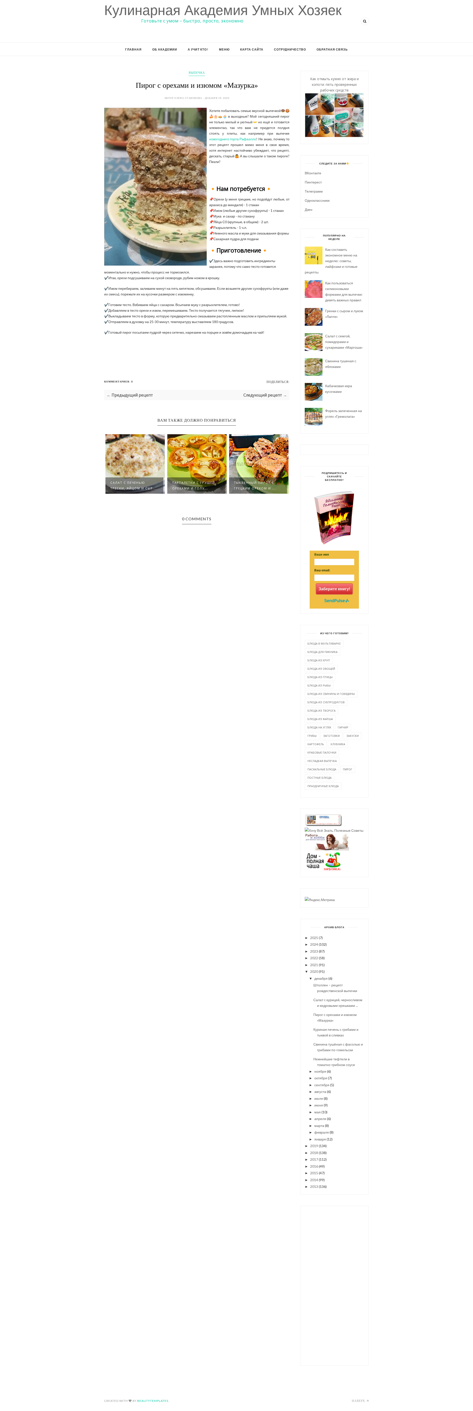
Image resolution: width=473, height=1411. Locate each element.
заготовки (331, 736)
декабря (321, 978)
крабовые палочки (321, 752)
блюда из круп (318, 660)
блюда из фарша (320, 719)
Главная (133, 49)
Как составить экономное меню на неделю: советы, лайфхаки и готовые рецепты (331, 260)
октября (320, 1078)
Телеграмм (314, 191)
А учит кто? (198, 49)
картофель (315, 744)
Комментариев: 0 (118, 381)
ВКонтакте (313, 173)
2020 (314, 971)
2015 (314, 1173)
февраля (321, 1132)
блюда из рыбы (319, 685)
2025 (314, 938)
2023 (314, 951)
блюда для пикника (322, 652)
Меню (224, 49)
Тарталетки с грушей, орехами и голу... (194, 485)
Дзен (308, 209)
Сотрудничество (290, 49)
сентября (321, 1085)
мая (317, 1112)
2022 (314, 958)
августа (320, 1091)
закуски (352, 736)
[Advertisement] (334, 1285)
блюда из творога (321, 710)
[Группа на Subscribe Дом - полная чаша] (323, 869)
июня (318, 1105)
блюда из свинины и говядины (331, 694)
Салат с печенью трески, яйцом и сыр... (133, 485)
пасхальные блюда (321, 769)
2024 (314, 944)
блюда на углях (319, 727)
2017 (314, 1159)
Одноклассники (317, 200)
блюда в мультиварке (324, 643)
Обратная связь (332, 49)
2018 (314, 1153)
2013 (314, 1186)
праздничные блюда (323, 786)
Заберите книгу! (334, 589)
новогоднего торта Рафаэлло (232, 139)
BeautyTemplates (152, 1401)
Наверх (359, 1401)
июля (318, 1098)
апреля (320, 1119)
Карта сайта (251, 49)
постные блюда (319, 777)
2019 (314, 1146)
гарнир (343, 727)
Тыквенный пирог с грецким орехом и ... (255, 485)
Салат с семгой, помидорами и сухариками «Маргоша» (344, 341)
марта (319, 1125)
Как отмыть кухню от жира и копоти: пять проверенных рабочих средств (334, 84)
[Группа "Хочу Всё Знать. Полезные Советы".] (334, 830)
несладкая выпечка (322, 761)
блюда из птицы (320, 677)
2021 (314, 965)
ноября (320, 1071)
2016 (314, 1166)
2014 (314, 1180)
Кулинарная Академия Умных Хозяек (223, 10)
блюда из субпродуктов (326, 702)
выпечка (197, 72)
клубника (338, 744)
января (320, 1139)
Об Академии (164, 49)
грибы (312, 736)
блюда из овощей (321, 668)
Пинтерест (313, 182)
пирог (347, 769)
